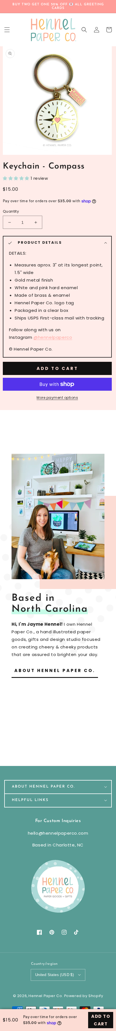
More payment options (57, 397)
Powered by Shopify (83, 995)
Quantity (11, 211)
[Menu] (7, 30)
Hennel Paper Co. (46, 995)
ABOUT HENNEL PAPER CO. (54, 670)
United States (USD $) (54, 975)
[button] (84, 30)
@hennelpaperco (53, 337)
